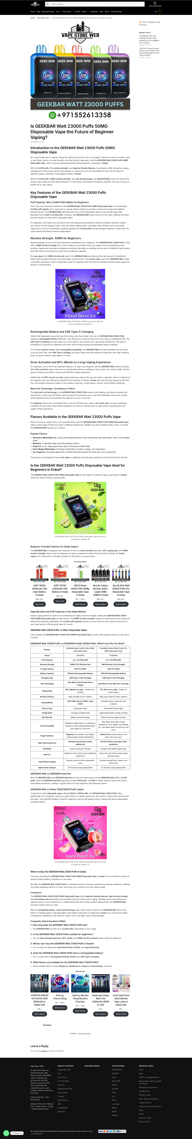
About (141, 1114)
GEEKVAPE (116, 1081)
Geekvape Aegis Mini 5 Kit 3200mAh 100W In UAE (100, 1000)
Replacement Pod (65, 1089)
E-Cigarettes (63, 1108)
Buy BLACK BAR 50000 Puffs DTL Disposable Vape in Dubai (121, 590)
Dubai (105, 163)
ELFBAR (115, 1089)
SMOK (114, 1085)
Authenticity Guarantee (148, 1087)
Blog (141, 1073)
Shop (141, 1110)
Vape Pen (61, 1112)
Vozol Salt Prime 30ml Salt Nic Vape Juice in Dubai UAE (121, 1000)
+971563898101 (36, 1134)
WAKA (114, 1112)
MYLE (114, 1100)
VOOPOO (115, 1073)
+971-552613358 (155, 6)
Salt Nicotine (63, 1100)
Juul (59, 1073)
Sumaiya (47, 1025)
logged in (44, 1051)
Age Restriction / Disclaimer (150, 1106)
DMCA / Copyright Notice (149, 1077)
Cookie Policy (144, 1091)
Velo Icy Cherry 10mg (60, 997)
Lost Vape (116, 1104)
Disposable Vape (43, 18)
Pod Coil (61, 1085)
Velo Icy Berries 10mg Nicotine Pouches (80, 998)
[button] (158, 11)
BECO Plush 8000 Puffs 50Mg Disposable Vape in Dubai (80, 590)
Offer (60, 1104)
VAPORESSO (117, 1070)
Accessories (63, 1092)
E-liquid (61, 1096)
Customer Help (145, 1118)
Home (32, 18)
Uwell (114, 1077)
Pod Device (62, 1077)
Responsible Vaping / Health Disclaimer (150, 1082)
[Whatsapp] (6, 1133)
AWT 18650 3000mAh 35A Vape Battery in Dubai (39, 590)
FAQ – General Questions (149, 1099)
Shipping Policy (145, 1103)
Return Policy (144, 1122)
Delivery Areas (145, 1095)
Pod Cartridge (63, 1081)
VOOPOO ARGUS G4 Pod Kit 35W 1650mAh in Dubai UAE (39, 1000)
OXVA (114, 1092)
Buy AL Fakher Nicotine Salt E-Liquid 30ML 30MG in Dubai (100, 590)
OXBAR (114, 1115)
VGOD (114, 1108)
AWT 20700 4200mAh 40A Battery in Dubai (60, 588)
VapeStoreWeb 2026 (41, 1131)
